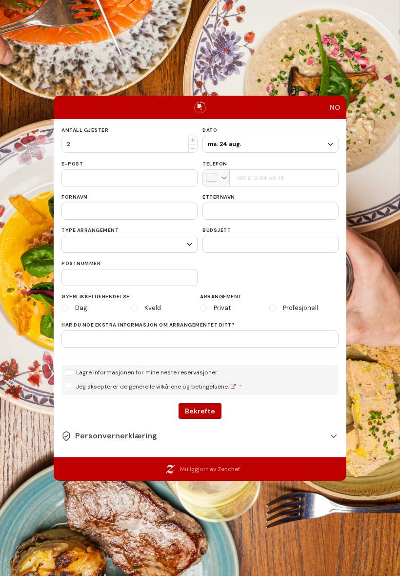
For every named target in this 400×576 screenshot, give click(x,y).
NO (335, 107)
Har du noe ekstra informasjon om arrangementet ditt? (148, 325)
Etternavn (218, 197)
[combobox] (216, 178)
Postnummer (80, 263)
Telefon (214, 164)
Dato (209, 130)
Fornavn (74, 197)
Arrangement (221, 296)
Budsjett (216, 230)
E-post (72, 164)
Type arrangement (90, 230)
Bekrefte (200, 411)
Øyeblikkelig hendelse (95, 296)
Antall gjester (84, 130)
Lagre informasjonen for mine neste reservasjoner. (147, 372)
